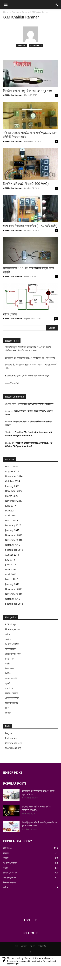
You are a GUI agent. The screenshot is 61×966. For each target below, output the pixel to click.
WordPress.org (13, 747)
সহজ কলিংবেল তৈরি (12, 383)
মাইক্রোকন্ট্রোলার (11, 702)
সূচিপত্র (32, 946)
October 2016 (12, 544)
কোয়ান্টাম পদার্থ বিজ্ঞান (13, 653)
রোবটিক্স (8, 712)
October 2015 (12, 598)
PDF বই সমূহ (10, 624)
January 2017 (12, 530)
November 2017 (13, 500)
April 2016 (10, 574)
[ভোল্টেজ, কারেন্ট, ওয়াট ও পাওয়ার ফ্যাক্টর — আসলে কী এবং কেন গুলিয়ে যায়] (11, 810)
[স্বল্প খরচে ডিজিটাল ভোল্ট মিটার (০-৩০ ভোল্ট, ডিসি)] (30, 208)
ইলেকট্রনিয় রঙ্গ (10, 648)
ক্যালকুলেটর (42, 946)
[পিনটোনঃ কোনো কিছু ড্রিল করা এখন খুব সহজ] (30, 73)
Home (6, 12)
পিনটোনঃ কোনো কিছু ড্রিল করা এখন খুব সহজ (27, 91)
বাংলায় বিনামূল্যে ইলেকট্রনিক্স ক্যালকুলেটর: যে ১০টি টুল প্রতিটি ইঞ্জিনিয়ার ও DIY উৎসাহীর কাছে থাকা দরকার (28, 349)
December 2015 (13, 589)
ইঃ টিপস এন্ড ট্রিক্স (12, 643)
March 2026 (11, 466)
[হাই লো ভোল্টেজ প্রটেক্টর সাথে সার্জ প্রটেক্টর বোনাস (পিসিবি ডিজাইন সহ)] (30, 115)
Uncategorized (13, 629)
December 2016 (13, 535)
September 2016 (14, 549)
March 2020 (11, 495)
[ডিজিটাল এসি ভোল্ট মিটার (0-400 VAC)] (30, 164)
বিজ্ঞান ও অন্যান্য (11, 693)
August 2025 (12, 471)
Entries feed (11, 738)
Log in (8, 733)
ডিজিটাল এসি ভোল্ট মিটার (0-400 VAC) (26, 184)
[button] (5, 4)
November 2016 (13, 540)
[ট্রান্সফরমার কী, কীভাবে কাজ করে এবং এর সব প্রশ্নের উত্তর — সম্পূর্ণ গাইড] (11, 795)
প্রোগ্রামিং (9, 688)
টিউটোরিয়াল (9, 658)
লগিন (16, 946)
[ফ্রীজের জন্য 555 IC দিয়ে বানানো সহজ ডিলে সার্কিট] (30, 250)
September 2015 (14, 603)
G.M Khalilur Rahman (12, 95)
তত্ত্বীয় (7, 663)
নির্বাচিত (8, 673)
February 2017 (13, 525)
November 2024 (13, 476)
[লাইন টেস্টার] (30, 296)
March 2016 (11, 579)
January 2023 (12, 486)
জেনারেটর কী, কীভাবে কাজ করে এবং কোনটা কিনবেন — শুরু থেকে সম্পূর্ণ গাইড (30, 366)
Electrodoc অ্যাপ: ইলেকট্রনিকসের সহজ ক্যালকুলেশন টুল (27, 375)
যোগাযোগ (24, 946)
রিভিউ (7, 707)
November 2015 (13, 593)
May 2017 (10, 510)
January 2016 (12, 584)
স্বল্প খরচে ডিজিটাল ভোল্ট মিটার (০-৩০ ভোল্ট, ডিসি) (30, 226)
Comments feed (13, 743)
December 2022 (13, 490)
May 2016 (10, 569)
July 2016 (10, 559)
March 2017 (11, 520)
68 (56, 319)
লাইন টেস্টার (10, 314)
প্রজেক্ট (7, 683)
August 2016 (12, 554)
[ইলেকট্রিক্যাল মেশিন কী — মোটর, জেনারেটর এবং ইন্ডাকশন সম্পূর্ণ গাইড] (11, 826)
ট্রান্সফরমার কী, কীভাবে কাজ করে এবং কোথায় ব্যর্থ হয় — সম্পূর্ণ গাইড (30, 358)
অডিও (7, 634)
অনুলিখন (8, 639)
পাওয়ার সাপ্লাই (11, 678)
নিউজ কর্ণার (9, 668)
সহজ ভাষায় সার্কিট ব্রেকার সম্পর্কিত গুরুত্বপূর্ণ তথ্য (36, 403)
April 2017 (10, 515)
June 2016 (10, 564)
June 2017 (10, 505)
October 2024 (12, 481)
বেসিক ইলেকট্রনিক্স (12, 697)
